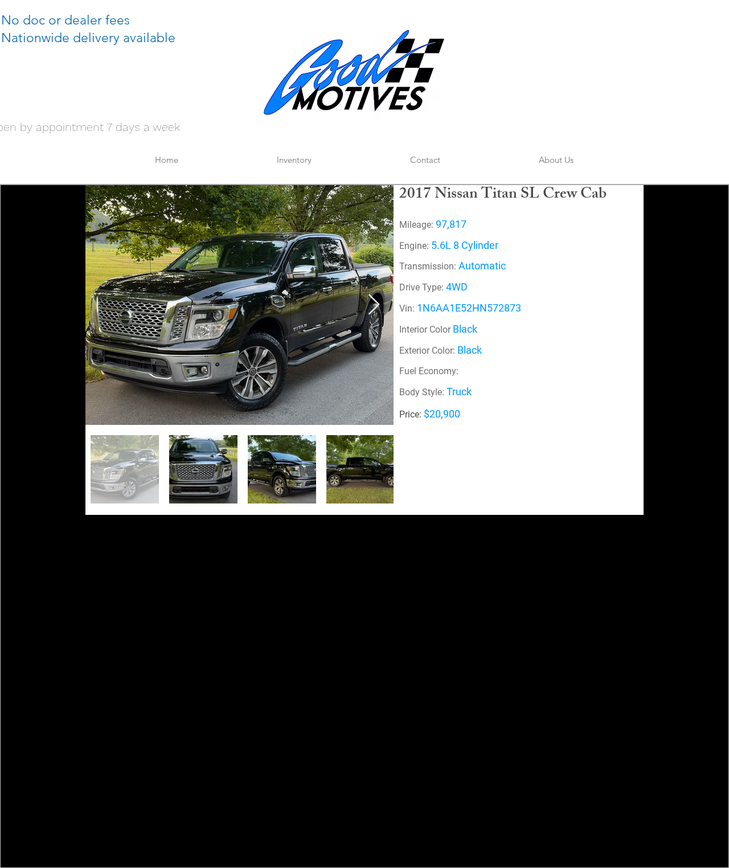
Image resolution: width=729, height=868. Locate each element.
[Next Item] (373, 305)
